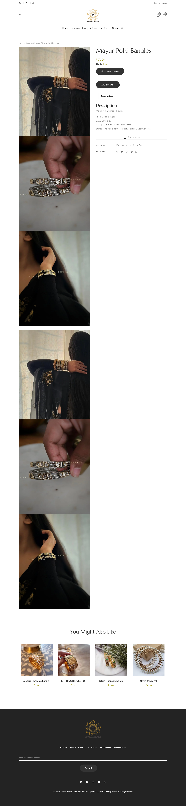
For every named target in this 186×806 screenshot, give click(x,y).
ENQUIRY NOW (111, 71)
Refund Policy (105, 747)
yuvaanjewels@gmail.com (122, 791)
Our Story (104, 28)
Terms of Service (76, 747)
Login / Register (160, 3)
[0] (164, 16)
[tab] (106, 96)
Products (75, 28)
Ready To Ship (89, 28)
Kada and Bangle (33, 43)
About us (63, 747)
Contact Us (118, 28)
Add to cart (108, 84)
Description (107, 95)
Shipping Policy (120, 747)
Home (65, 28)
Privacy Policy (91, 747)
